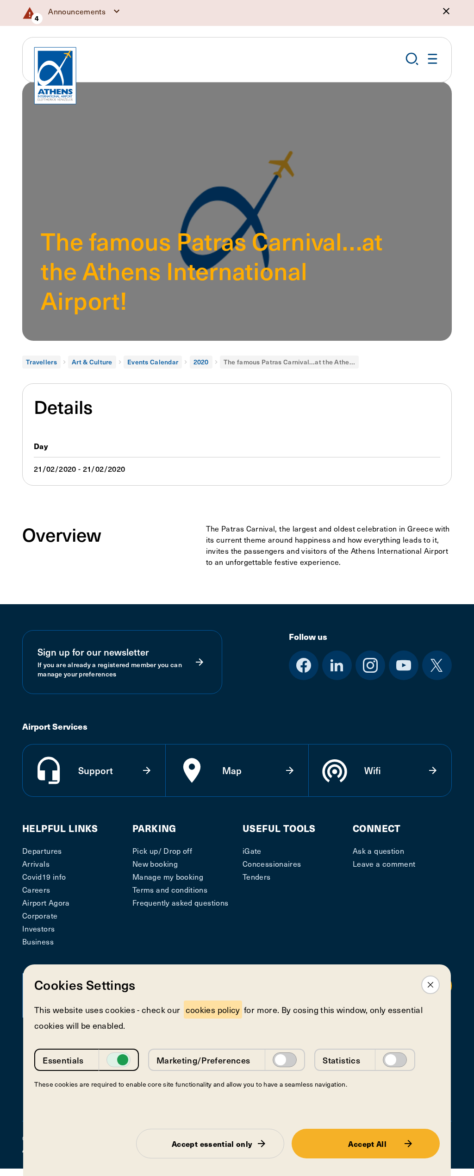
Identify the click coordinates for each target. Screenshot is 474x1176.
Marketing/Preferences (203, 1060)
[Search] (412, 58)
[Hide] (446, 11)
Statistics (341, 1060)
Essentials (63, 1060)
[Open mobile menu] (432, 58)
